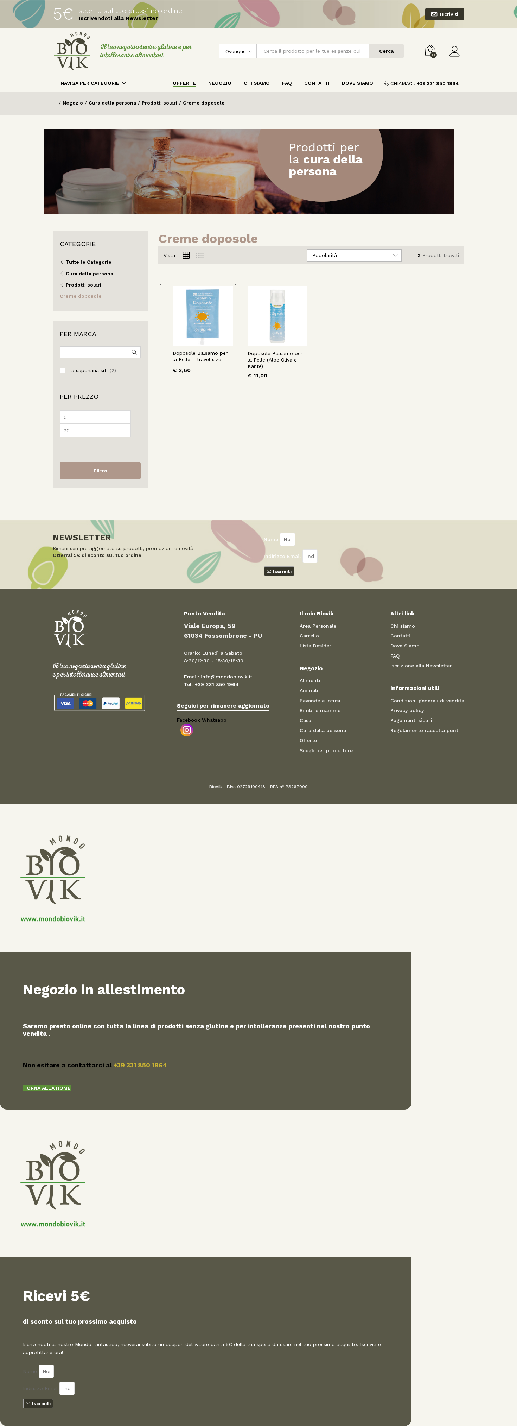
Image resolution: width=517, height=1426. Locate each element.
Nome (272, 539)
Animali (309, 690)
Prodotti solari (83, 285)
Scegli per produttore (326, 750)
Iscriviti (449, 14)
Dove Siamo (357, 83)
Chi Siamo (257, 83)
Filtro (100, 470)
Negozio (219, 83)
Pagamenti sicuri (411, 720)
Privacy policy (407, 710)
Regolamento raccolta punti (425, 730)
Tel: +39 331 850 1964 (211, 684)
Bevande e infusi (320, 700)
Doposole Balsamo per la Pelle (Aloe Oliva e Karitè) (275, 360)
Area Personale (318, 626)
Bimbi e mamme (320, 710)
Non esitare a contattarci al (95, 1065)
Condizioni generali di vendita (427, 700)
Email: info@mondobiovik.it (218, 676)
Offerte (184, 83)
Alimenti (310, 680)
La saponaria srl (87, 370)
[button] (47, 1088)
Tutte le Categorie (88, 262)
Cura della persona (89, 273)
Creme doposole (81, 296)
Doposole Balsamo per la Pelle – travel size (200, 356)
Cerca (386, 51)
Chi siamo (402, 626)
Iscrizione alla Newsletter (421, 665)
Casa (305, 720)
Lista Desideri (316, 645)
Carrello (309, 636)
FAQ (287, 83)
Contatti (317, 83)
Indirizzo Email (283, 556)
